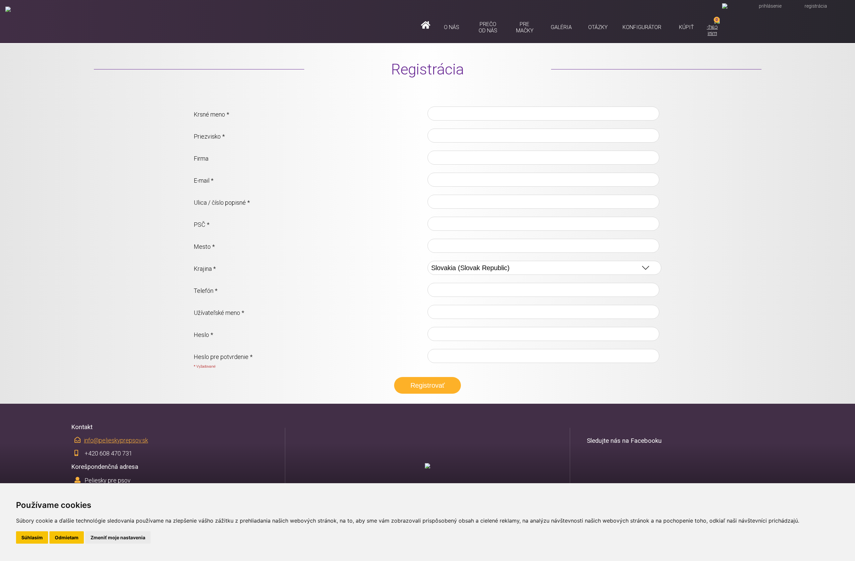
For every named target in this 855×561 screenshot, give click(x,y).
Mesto (204, 246)
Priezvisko (209, 136)
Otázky (598, 27)
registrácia (816, 6)
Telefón (205, 291)
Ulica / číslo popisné (222, 202)
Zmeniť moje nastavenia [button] (118, 537)
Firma (201, 158)
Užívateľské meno (219, 313)
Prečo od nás (488, 27)
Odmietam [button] (66, 537)
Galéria (561, 27)
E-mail (203, 180)
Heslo (203, 335)
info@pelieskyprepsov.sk (116, 440)
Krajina (205, 268)
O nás (451, 27)
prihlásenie (770, 6)
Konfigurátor (642, 27)
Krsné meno (211, 114)
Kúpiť (686, 27)
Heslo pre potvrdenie (223, 357)
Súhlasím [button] (32, 537)
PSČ (201, 224)
